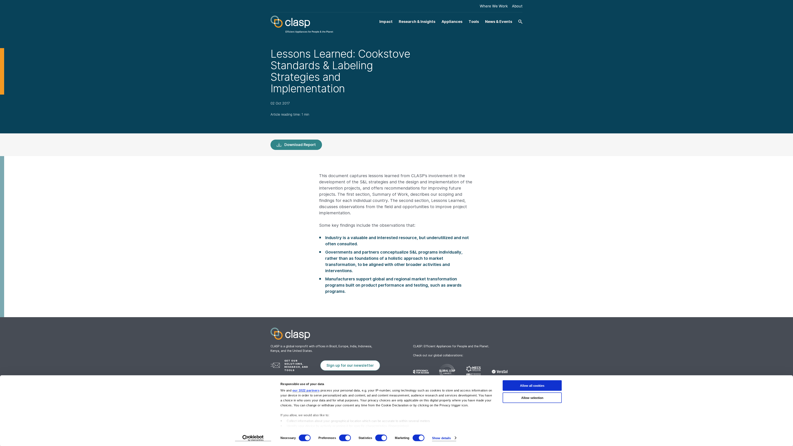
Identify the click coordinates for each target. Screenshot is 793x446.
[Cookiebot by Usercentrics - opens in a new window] (253, 438)
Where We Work (494, 6)
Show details (441, 438)
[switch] (345, 437)
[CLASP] (302, 24)
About (517, 6)
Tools (474, 22)
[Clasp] (396, 333)
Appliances (452, 22)
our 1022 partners (306, 390)
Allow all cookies (532, 385)
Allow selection (532, 397)
